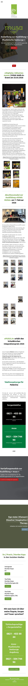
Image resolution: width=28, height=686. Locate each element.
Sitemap (17, 678)
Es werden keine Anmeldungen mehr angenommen (8, 479)
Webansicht (14, 681)
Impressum (7, 679)
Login (14, 680)
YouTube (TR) (7, 598)
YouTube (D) (7, 586)
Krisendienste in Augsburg (13, 669)
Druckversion (13, 678)
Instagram (7, 573)
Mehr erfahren (13, 47)
